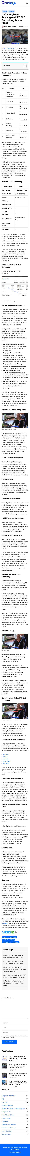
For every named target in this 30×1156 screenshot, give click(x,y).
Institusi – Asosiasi (7, 1105)
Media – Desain (6, 1118)
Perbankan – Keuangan (9, 1128)
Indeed (5, 757)
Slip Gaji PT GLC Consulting (11, 942)
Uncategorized (6, 1134)
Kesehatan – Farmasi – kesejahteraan (13, 1108)
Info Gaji (5, 11)
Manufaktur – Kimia (8, 1115)
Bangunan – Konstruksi (9, 1096)
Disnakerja (5, 923)
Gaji (3, 1099)
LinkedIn (5, 759)
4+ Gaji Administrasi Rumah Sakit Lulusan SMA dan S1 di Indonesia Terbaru (18, 1082)
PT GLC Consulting (8, 48)
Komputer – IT (6, 1112)
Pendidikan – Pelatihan (9, 1124)
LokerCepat (6, 761)
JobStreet (6, 754)
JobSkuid (6, 763)
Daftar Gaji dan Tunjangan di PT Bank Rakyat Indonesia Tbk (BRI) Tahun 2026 (18, 1065)
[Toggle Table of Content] (24, 66)
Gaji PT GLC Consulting (10, 937)
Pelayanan (11, 11)
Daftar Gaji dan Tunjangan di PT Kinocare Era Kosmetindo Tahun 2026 (13, 983)
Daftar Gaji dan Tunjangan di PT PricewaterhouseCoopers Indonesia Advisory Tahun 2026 (14, 969)
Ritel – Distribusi (7, 1131)
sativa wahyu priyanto (10, 26)
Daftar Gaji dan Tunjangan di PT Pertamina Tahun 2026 (18, 1074)
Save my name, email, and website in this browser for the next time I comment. (15, 1036)
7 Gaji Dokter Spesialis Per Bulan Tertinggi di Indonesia (17, 1057)
